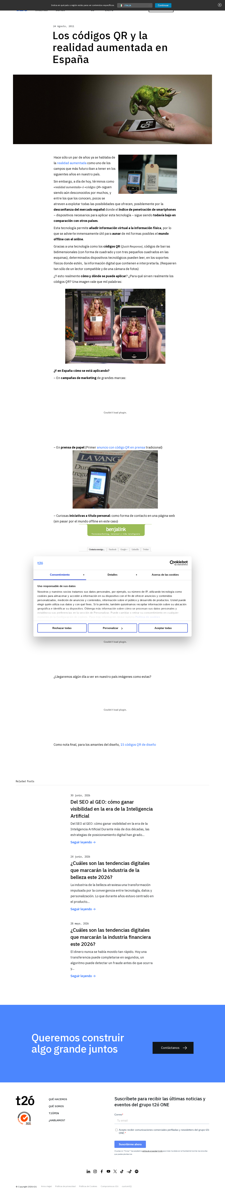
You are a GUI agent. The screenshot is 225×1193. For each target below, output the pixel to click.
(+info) (160, 1151)
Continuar (163, 5)
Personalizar (110, 628)
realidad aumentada (71, 163)
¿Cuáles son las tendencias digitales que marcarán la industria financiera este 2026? (110, 937)
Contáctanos (170, 1048)
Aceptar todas (163, 628)
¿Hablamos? (57, 1120)
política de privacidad (150, 1151)
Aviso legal (46, 1186)
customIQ (127, 1186)
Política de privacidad (65, 1186)
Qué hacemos (58, 1099)
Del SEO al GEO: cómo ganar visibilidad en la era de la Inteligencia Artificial (111, 809)
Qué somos (56, 1106)
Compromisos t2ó (109, 1186)
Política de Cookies (88, 1186)
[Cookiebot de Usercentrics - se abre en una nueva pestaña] (172, 563)
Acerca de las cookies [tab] (165, 574)
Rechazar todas (62, 628)
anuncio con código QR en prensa (121, 447)
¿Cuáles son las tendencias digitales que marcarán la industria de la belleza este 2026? (110, 870)
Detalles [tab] (113, 574)
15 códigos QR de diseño (138, 745)
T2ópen (54, 1113)
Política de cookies (147, 616)
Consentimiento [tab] (60, 574)
